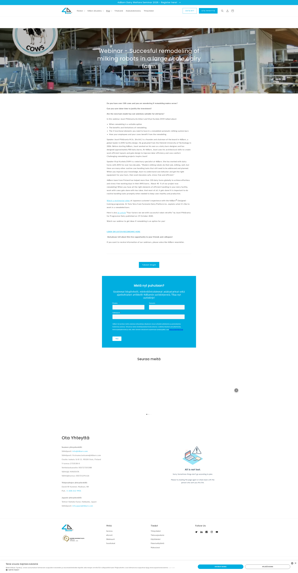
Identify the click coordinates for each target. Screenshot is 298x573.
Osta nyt (189, 11)
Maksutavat (155, 547)
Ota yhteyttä (208, 11)
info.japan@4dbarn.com (82, 506)
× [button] (295, 563)
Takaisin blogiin (149, 265)
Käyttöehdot (156, 539)
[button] (80, 10)
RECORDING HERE (131, 231)
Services (109, 531)
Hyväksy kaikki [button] (221, 567)
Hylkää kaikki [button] (267, 567)
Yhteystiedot (156, 531)
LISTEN (119, 231)
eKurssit (109, 535)
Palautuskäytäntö (157, 543)
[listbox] (292, 563)
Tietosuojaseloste (157, 535)
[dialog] (149, 566)
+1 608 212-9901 (73, 491)
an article (122, 212)
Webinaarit (110, 539)
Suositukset (110, 543)
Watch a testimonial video (118, 200)
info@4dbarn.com (80, 451)
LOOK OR (111, 231)
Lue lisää (172, 568)
